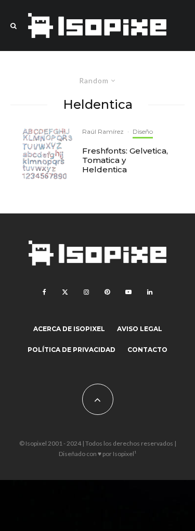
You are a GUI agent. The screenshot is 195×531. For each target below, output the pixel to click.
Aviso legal (139, 329)
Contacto (147, 349)
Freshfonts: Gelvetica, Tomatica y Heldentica (125, 160)
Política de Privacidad (71, 349)
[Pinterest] (107, 292)
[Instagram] (86, 292)
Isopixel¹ (124, 454)
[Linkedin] (149, 292)
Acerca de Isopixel (69, 329)
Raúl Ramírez (103, 131)
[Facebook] (44, 292)
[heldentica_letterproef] (47, 154)
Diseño (143, 131)
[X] (65, 292)
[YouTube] (128, 292)
